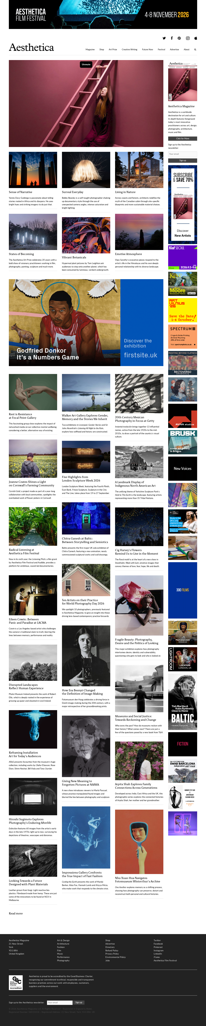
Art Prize (113, 49)
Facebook (158, 944)
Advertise (174, 49)
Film (59, 950)
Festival (161, 49)
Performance (63, 957)
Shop (101, 49)
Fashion (61, 947)
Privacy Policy (112, 954)
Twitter (157, 940)
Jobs (107, 960)
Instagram (159, 950)
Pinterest (158, 947)
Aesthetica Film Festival (165, 960)
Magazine (90, 49)
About (186, 49)
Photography (63, 960)
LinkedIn (158, 954)
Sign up (182, 160)
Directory (110, 947)
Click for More (182, 138)
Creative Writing (129, 49)
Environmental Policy (115, 957)
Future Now (147, 49)
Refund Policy (111, 950)
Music (60, 954)
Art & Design (63, 940)
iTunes (157, 957)
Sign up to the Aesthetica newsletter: (26, 1002)
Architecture (63, 944)
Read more (16, 913)
